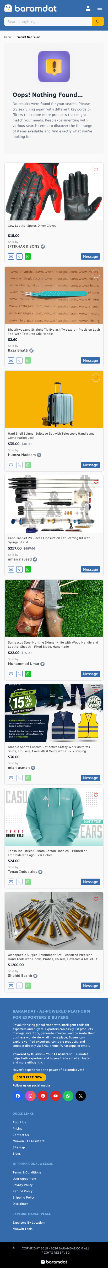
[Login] (88, 8)
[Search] (98, 21)
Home (8, 37)
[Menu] (99, 8)
